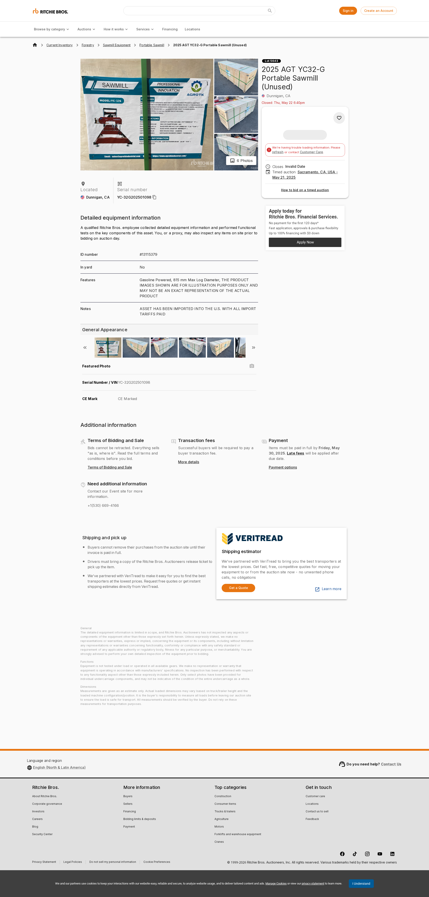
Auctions (84, 29)
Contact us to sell (317, 812)
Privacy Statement (44, 862)
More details (188, 462)
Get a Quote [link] (238, 588)
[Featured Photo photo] (251, 366)
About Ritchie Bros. (44, 796)
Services (143, 29)
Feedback (312, 819)
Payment (129, 827)
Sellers (127, 804)
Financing (170, 29)
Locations (192, 29)
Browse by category (49, 29)
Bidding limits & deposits (139, 819)
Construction (222, 796)
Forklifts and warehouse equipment (237, 834)
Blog (35, 827)
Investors (38, 812)
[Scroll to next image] (253, 347)
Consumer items (225, 804)
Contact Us (391, 764)
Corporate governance (47, 804)
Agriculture (221, 819)
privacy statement (313, 883)
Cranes (219, 842)
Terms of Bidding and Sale (110, 467)
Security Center (42, 834)
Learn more (331, 589)
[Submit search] (270, 10)
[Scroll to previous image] (85, 347)
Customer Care (311, 152)
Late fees (295, 453)
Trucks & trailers (225, 812)
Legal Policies (72, 862)
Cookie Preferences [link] (156, 862)
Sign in (348, 11)
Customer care (315, 796)
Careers (37, 819)
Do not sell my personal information (112, 862)
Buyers (127, 796)
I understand (361, 883)
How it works (114, 29)
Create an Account (378, 11)
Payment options (283, 467)
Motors (219, 827)
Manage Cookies (276, 883)
